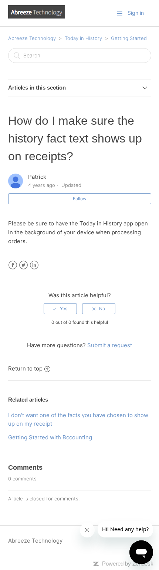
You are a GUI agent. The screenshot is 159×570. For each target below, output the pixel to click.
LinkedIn (34, 265)
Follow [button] (80, 198)
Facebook (12, 265)
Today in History (83, 38)
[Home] (36, 16)
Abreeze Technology (32, 38)
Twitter (23, 265)
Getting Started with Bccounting (50, 437)
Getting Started (129, 38)
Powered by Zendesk (127, 563)
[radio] (60, 308)
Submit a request (109, 345)
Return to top (25, 368)
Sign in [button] (136, 13)
